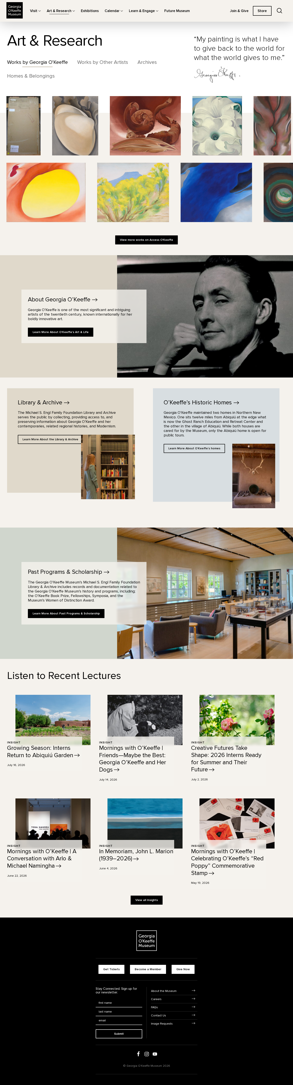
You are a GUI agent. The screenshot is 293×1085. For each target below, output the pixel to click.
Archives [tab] (147, 62)
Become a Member (148, 969)
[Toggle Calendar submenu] (122, 11)
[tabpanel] (146, 173)
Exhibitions (90, 11)
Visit (33, 11)
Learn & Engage (142, 11)
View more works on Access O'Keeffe (146, 240)
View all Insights (146, 900)
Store (262, 11)
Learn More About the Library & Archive (50, 439)
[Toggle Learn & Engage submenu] (157, 11)
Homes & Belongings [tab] (31, 76)
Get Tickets (111, 969)
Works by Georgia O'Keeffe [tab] (37, 62)
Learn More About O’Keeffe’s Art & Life (61, 332)
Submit (119, 1034)
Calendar (112, 11)
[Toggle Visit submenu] (39, 11)
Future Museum (177, 11)
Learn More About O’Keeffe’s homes (194, 448)
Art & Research (59, 11)
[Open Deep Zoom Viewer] (23, 126)
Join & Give (239, 11)
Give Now (183, 969)
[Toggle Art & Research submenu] (73, 11)
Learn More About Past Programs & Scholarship (66, 613)
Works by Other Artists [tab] (102, 62)
